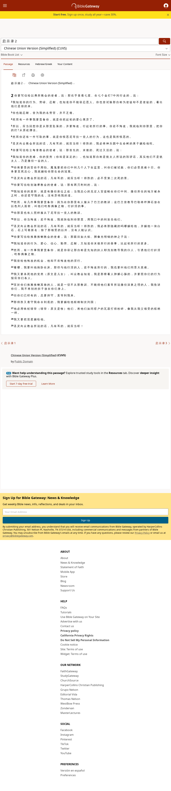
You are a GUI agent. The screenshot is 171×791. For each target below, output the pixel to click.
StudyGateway (69, 676)
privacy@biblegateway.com (18, 535)
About (64, 558)
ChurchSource (69, 680)
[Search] (164, 41)
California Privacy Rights (76, 635)
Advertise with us (71, 621)
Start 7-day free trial (21, 383)
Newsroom (67, 586)
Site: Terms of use (71, 649)
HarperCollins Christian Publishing (82, 685)
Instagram (67, 735)
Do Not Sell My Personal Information (84, 640)
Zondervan (67, 708)
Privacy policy (69, 631)
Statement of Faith (72, 567)
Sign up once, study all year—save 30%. (85, 14)
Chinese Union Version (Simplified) (34, 355)
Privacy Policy (142, 532)
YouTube (65, 753)
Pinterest (66, 739)
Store (63, 576)
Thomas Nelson (70, 699)
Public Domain (24, 361)
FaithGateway (69, 671)
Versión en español (72, 770)
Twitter (64, 748)
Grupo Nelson (69, 690)
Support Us (67, 590)
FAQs (63, 607)
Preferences (68, 775)
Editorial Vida (68, 694)
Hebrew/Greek (43, 64)
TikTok (64, 744)
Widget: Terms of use (73, 654)
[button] (166, 5)
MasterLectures (70, 713)
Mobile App (67, 572)
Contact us (67, 626)
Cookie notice (69, 644)
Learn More (48, 383)
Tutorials (65, 612)
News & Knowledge (72, 562)
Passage (8, 64)
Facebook (66, 730)
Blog (63, 581)
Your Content (64, 64)
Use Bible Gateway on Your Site (80, 617)
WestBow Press (70, 703)
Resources (24, 64)
